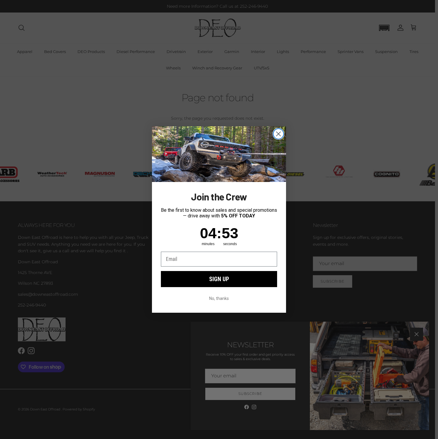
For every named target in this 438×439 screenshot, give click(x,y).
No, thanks (219, 298)
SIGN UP (219, 279)
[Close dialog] (278, 134)
